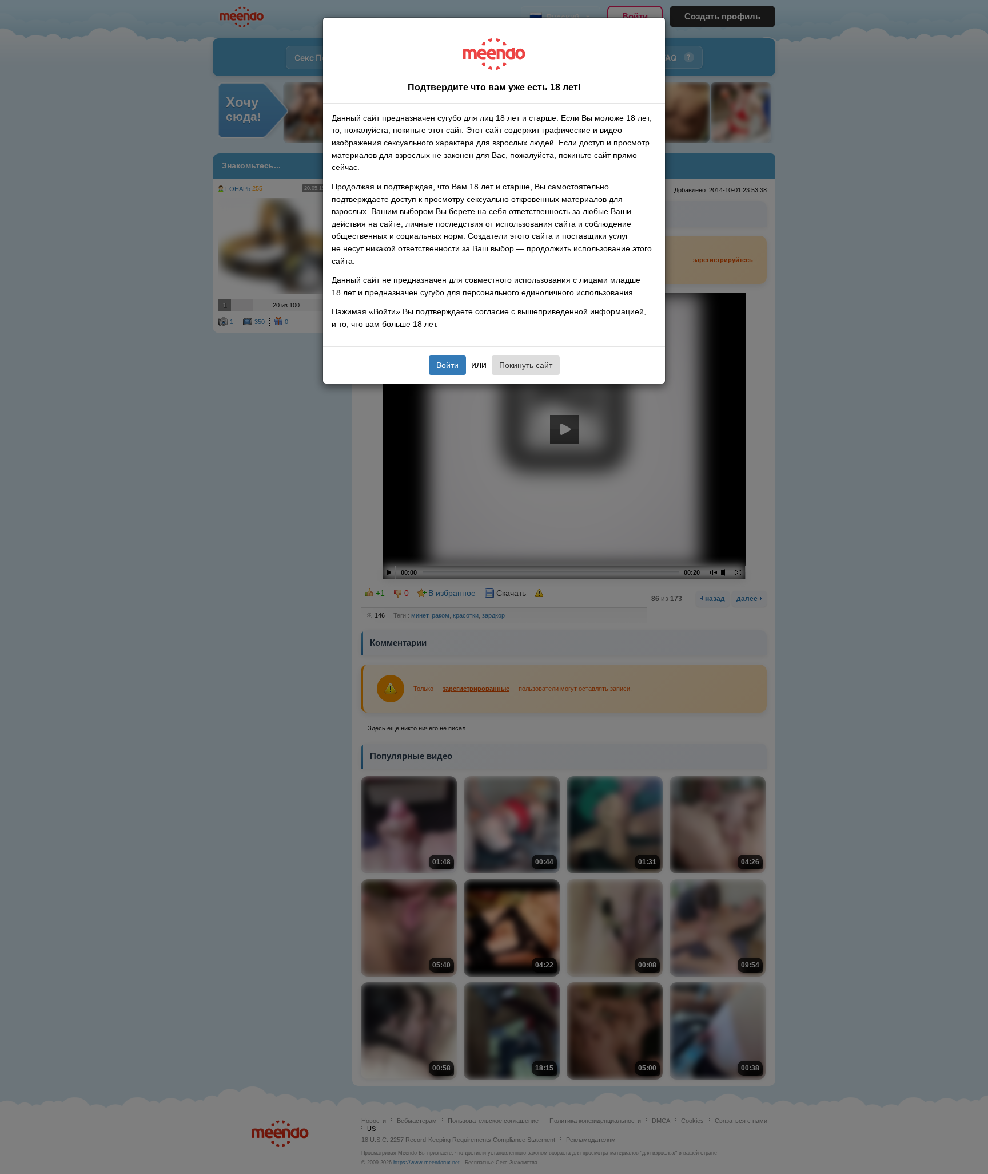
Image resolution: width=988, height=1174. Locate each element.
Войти (447, 365)
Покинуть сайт (525, 365)
